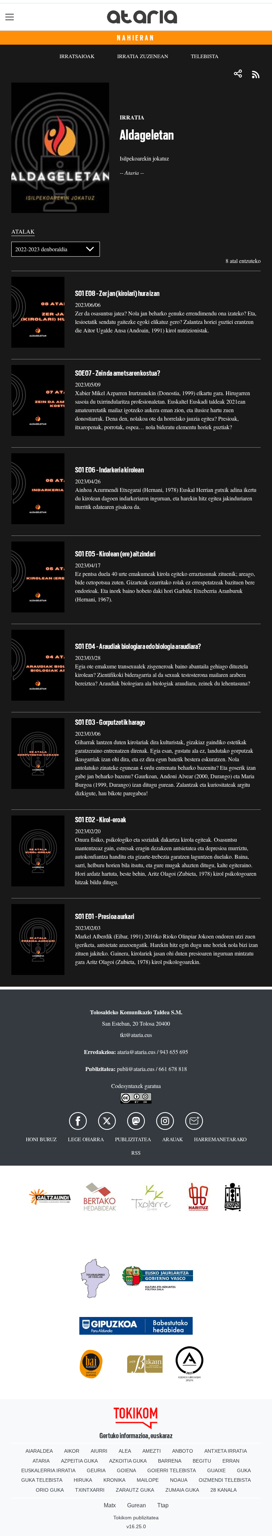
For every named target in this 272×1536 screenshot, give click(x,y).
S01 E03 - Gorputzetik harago (110, 722)
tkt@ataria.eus (136, 1034)
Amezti (151, 1451)
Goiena (126, 1470)
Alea (125, 1451)
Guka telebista (41, 1480)
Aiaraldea (39, 1451)
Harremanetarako (220, 1139)
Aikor (71, 1451)
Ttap (163, 1505)
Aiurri (99, 1451)
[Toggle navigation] (9, 17)
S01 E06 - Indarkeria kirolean (109, 470)
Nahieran (136, 38)
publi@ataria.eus (135, 1068)
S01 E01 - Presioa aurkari (104, 916)
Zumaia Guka (182, 1490)
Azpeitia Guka (79, 1461)
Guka (244, 1470)
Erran (230, 1461)
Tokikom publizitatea (136, 1517)
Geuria (96, 1470)
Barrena (169, 1461)
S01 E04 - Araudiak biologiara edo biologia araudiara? (138, 646)
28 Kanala (223, 1490)
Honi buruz (41, 1139)
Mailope (148, 1480)
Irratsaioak (77, 56)
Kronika (114, 1480)
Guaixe (216, 1470)
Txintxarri (89, 1490)
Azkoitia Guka (128, 1461)
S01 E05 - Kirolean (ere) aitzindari (115, 554)
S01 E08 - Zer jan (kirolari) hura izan (117, 293)
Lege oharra (86, 1139)
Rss (136, 1152)
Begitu (202, 1461)
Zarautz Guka (135, 1490)
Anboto (182, 1451)
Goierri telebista (171, 1470)
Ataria (41, 1461)
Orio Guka (50, 1490)
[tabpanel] (136, 611)
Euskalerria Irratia (48, 1470)
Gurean (136, 1505)
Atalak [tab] (23, 231)
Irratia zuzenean (142, 56)
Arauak (172, 1139)
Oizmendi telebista (225, 1480)
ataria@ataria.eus (136, 1051)
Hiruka (83, 1480)
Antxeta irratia (225, 1451)
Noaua (178, 1480)
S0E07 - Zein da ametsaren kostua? (117, 373)
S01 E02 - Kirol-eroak (100, 819)
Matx (110, 1505)
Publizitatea (133, 1139)
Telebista (205, 56)
